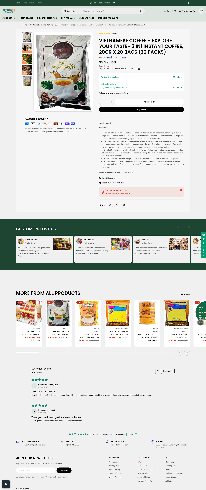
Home (24, 25)
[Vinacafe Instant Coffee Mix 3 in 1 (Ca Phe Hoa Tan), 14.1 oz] (88, 313)
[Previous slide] (180, 229)
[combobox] (103, 11)
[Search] (141, 11)
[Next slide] (187, 229)
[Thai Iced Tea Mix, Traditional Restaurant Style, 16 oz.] (177, 313)
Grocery (123, 57)
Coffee (96, 331)
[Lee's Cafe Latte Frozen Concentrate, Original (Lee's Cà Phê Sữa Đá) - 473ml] (29, 313)
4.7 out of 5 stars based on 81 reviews (109, 434)
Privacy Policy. (61, 477)
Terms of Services (46, 477)
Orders (18, 3)
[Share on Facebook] (110, 205)
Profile (39, 3)
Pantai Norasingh (181, 328)
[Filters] (157, 371)
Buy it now (141, 109)
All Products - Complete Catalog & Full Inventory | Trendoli (53, 25)
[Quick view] (38, 305)
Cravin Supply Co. (121, 328)
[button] (104, 33)
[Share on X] (117, 205)
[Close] (181, 190)
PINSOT (96, 328)
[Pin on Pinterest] (124, 205)
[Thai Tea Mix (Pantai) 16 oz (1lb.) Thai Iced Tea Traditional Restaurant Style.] (118, 313)
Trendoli (109, 57)
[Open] (6, 484)
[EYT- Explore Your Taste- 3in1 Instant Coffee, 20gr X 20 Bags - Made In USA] (59, 313)
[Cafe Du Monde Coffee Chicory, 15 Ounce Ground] (147, 313)
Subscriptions (29, 3)
